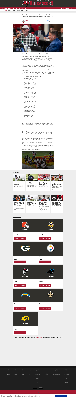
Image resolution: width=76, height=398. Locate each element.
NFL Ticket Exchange (66, 374)
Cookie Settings (52, 395)
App (66, 370)
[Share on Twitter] (49, 21)
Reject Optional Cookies (58, 395)
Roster (8, 370)
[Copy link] (52, 21)
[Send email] (51, 21)
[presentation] (62, 214)
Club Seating (37, 373)
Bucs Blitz (15, 373)
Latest (15, 370)
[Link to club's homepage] (2, 8)
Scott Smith (26, 20)
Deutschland (66, 383)
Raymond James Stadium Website (56, 374)
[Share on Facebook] (48, 21)
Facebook (67, 379)
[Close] (75, 396)
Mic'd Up (23, 374)
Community (15, 374)
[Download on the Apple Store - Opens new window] (35, 388)
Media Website (66, 373)
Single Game (37, 370)
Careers (46, 370)
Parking (57, 373)
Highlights (23, 373)
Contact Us (46, 374)
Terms (37, 382)
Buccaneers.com (39, 337)
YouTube (66, 378)
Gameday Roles (46, 373)
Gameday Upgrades (38, 374)
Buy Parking (23, 238)
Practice (30, 373)
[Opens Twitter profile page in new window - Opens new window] (25, 22)
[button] (38, 160)
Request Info (37, 379)
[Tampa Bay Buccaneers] (38, 391)
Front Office (8, 374)
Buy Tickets (17, 238)
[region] (38, 396)
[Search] (59, 8)
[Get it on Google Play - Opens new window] (40, 388)
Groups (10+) (37, 378)
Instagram (66, 382)
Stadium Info (56, 370)
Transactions (8, 373)
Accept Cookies (65, 395)
